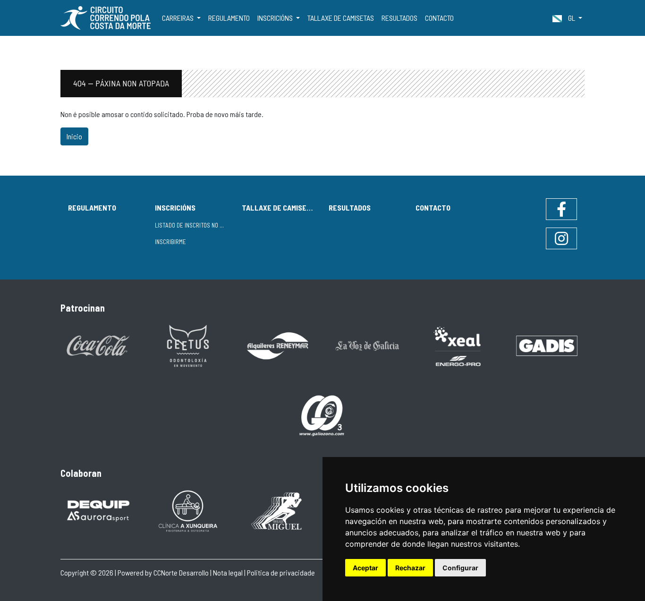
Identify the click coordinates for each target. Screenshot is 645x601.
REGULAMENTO (229, 17)
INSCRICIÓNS (175, 207)
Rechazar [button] (410, 568)
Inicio (74, 136)
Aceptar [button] (365, 568)
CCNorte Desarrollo (181, 572)
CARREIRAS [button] (178, 17)
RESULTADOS (399, 17)
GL (572, 17)
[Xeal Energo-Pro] (457, 345)
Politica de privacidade (281, 572)
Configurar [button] (460, 568)
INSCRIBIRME (170, 241)
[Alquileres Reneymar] (277, 344)
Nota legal (228, 572)
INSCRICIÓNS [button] (275, 17)
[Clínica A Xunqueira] (188, 510)
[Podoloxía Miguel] (277, 510)
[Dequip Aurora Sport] (98, 510)
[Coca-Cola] (98, 344)
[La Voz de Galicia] (367, 344)
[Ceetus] (188, 344)
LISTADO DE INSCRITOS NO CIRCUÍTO (194, 225)
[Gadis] (547, 344)
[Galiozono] (322, 414)
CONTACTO (439, 17)
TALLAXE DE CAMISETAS (340, 17)
